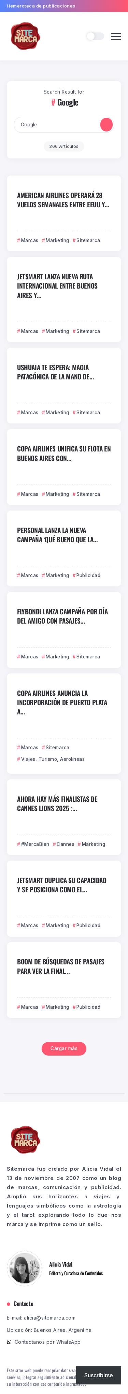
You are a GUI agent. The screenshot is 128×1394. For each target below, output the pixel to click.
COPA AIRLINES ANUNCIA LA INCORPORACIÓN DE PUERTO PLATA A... (62, 702)
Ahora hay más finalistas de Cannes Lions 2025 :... (57, 803)
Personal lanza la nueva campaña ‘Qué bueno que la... (57, 534)
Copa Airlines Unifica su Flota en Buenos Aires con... (64, 453)
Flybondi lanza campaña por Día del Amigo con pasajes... (62, 616)
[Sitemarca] (25, 35)
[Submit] (106, 124)
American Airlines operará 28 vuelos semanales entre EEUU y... (63, 199)
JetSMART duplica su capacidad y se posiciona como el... (61, 884)
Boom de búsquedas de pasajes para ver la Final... (60, 966)
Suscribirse (98, 1375)
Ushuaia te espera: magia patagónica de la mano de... (55, 371)
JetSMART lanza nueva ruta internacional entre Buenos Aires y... (57, 285)
